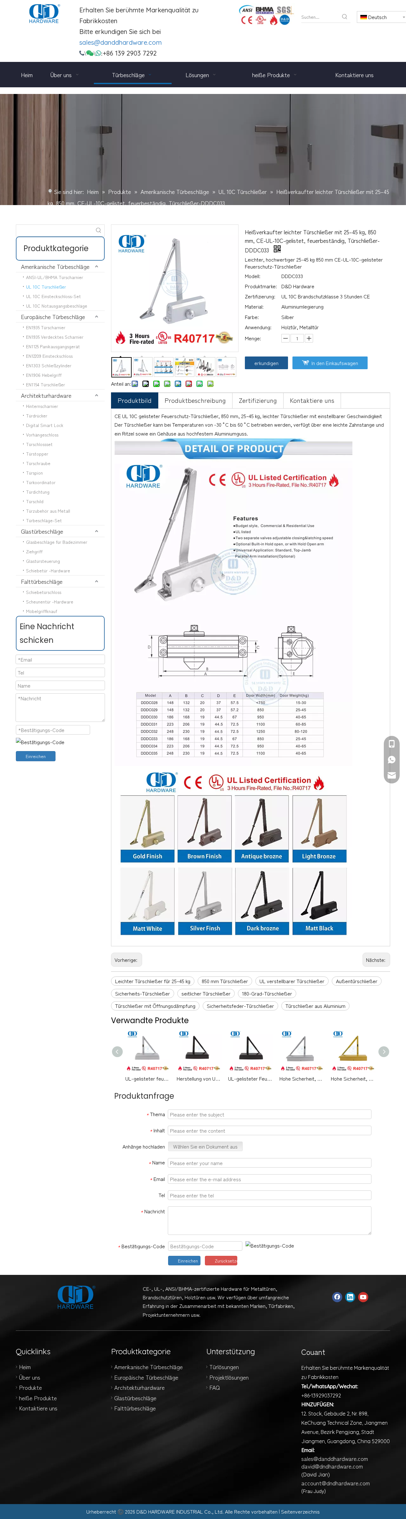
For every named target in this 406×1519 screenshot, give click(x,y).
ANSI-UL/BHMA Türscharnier (54, 277)
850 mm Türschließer (225, 981)
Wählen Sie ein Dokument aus (205, 1146)
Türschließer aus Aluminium (315, 1005)
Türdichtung (37, 492)
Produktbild (135, 400)
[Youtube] (363, 1297)
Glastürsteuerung (43, 561)
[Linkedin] (350, 1297)
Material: (254, 306)
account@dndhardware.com (335, 1483)
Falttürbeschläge (41, 581)
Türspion (34, 473)
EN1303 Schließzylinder (48, 365)
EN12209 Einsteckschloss (49, 356)
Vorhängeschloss (42, 434)
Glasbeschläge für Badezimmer (56, 542)
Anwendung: (258, 327)
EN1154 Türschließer (45, 384)
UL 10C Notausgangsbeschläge (56, 306)
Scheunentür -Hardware (49, 601)
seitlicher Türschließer (206, 993)
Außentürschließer (356, 981)
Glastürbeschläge (42, 531)
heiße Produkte (38, 1398)
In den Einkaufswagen (334, 363)
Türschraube (38, 463)
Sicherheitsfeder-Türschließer (240, 1005)
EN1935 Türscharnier (45, 327)
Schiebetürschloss (43, 592)
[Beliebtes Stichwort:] (344, 17)
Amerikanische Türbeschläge (55, 266)
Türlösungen (224, 1366)
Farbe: (252, 317)
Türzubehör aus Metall (48, 511)
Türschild (34, 501)
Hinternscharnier (42, 406)
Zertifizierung (258, 400)
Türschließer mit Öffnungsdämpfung (155, 1005)
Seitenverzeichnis (300, 1511)
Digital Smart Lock (44, 425)
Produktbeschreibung (195, 400)
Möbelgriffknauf (41, 611)
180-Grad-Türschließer (267, 993)
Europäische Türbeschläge (53, 316)
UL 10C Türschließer (46, 286)
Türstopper (37, 453)
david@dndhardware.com (332, 1466)
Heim (25, 1366)
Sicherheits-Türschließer (142, 993)
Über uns (29, 1377)
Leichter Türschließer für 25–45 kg (152, 981)
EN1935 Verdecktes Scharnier (54, 337)
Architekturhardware (46, 395)
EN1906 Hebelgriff (44, 375)
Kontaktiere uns (312, 400)
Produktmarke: (261, 286)
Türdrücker (36, 415)
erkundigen (266, 363)
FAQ (214, 1387)
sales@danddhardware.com (120, 42)
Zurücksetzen (226, 1260)
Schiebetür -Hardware (48, 570)
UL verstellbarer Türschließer (291, 981)
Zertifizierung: (260, 296)
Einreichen (36, 756)
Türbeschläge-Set (44, 520)
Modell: (252, 276)
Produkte (30, 1387)
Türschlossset (39, 444)
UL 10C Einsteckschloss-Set (53, 296)
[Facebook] (337, 1297)
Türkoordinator (41, 482)
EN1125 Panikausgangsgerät (53, 346)
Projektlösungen (229, 1377)
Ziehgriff (34, 551)
